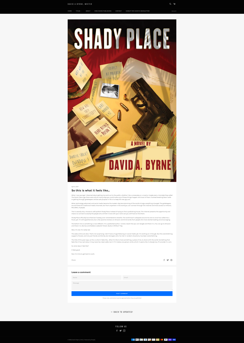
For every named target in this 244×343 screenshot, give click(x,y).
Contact (119, 11)
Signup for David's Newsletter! (138, 11)
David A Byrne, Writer (80, 4)
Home (70, 11)
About (88, 11)
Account (174, 11)
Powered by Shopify (89, 339)
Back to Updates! (123, 312)
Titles (78, 11)
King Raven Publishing (103, 11)
